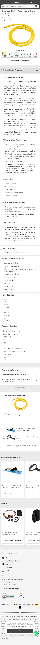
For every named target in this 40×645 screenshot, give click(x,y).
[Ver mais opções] (38, 2)
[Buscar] (36, 6)
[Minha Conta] (31, 2)
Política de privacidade (9, 584)
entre (18, 60)
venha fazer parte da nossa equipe (12, 579)
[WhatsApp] (35, 633)
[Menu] (2, 2)
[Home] (16, 2)
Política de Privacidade (17, 628)
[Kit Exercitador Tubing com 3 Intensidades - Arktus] (12, 516)
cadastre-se (25, 60)
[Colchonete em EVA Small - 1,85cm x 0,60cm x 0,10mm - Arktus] (12, 469)
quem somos (6, 582)
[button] (20, 374)
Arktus (8, 15)
